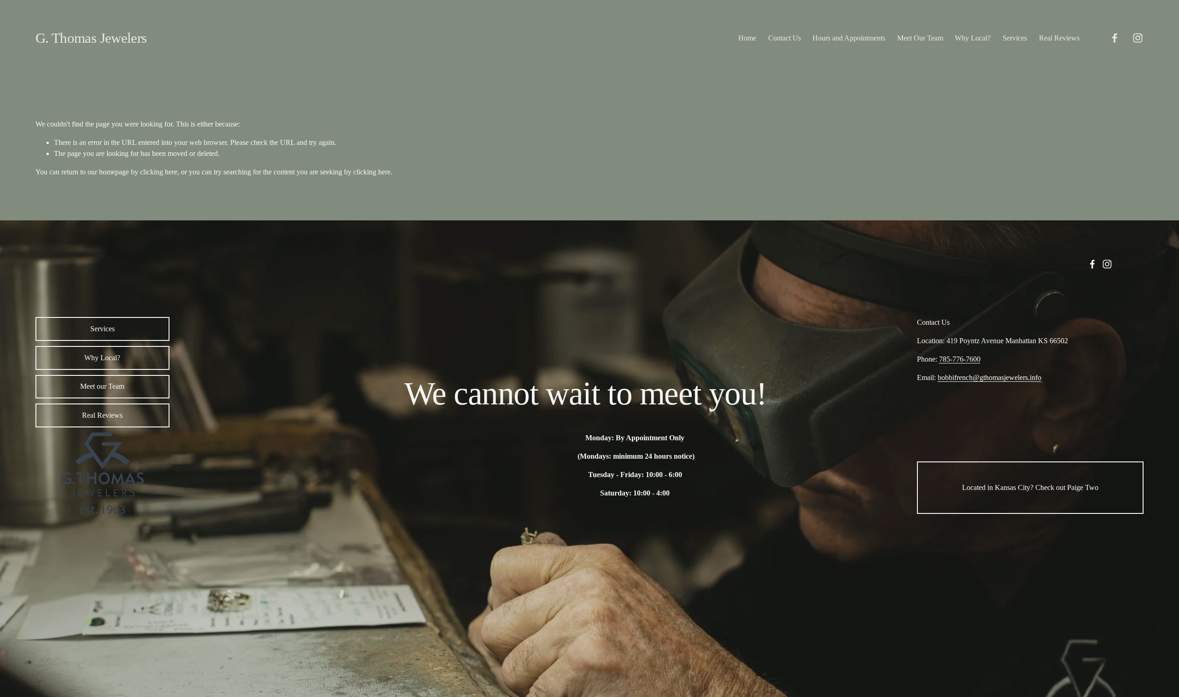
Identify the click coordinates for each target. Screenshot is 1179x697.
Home (747, 38)
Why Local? (973, 38)
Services (1015, 38)
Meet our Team (102, 386)
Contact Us (784, 38)
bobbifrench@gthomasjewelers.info (989, 377)
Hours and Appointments (848, 38)
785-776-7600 (960, 359)
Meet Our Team (920, 38)
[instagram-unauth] (1138, 38)
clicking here (158, 172)
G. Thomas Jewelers (91, 38)
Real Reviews (1059, 38)
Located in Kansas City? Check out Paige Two (1030, 487)
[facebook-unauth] (1115, 38)
